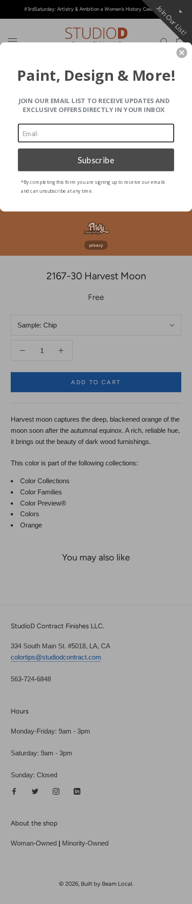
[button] (181, 52)
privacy (96, 245)
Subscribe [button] (96, 159)
